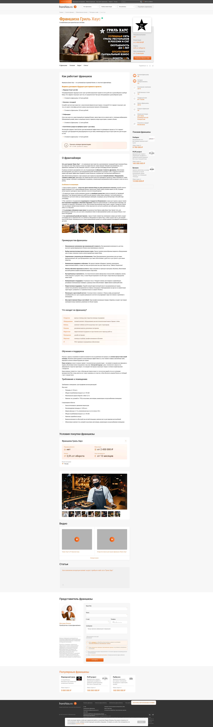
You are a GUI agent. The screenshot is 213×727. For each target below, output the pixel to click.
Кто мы (115, 1)
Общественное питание (81, 12)
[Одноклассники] (150, 66)
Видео (79, 65)
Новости (111, 1)
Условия (72, 65)
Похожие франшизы (142, 132)
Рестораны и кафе (94, 12)
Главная (61, 12)
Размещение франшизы (89, 708)
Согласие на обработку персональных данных (115, 710)
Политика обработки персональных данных (93, 713)
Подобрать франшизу (145, 7)
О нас (84, 706)
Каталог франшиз (65, 1)
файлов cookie (80, 723)
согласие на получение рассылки (99, 655)
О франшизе (63, 65)
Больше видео (94, 558)
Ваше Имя (88, 606)
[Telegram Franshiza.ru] (153, 714)
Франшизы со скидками (79, 1)
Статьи (86, 65)
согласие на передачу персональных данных (102, 647)
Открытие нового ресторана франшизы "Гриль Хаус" (112, 552)
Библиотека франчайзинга (116, 702)
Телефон (113, 619)
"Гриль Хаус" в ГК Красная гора (70, 552)
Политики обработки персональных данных (99, 643)
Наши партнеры (108, 708)
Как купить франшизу (101, 1)
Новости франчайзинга (101, 702)
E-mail (87, 619)
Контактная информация (89, 715)
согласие (93, 642)
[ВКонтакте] (147, 66)
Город (87, 612)
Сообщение (89, 626)
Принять (141, 722)
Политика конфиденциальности (91, 710)
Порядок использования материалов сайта (114, 706)
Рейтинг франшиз (90, 1)
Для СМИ (85, 712)
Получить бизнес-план (142, 58)
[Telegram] (153, 66)
